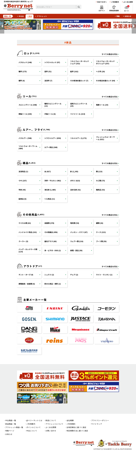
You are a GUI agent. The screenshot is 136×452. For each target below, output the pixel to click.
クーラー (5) (23, 241)
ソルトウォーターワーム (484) (28, 147)
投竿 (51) (48, 71)
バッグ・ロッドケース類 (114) (28, 250)
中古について (31, 430)
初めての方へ (102, 2)
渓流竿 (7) (48, 80)
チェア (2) (74, 274)
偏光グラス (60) (50, 241)
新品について (50, 420)
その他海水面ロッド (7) (79, 80)
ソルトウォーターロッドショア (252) (79, 62)
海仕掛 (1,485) (50, 189)
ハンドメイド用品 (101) (28, 232)
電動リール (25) (102, 104)
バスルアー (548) (25, 138)
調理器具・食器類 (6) (27, 283)
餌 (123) (99, 171)
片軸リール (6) (50, 114)
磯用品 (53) (100, 189)
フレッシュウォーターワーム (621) (105, 138)
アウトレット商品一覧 (14, 427)
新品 (30, 16)
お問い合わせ (50, 430)
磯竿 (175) (23, 71)
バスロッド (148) (25, 62)
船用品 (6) (22, 199)
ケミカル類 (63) (25, 223)
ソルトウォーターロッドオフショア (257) (105, 62)
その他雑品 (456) (51, 232)
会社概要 (70, 420)
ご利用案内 (115, 2)
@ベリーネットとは (34, 420)
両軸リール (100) (25, 114)
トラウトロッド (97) (52, 62)
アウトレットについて (54, 424)
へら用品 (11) (49, 199)
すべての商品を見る (110, 54)
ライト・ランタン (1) (104, 274)
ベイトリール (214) (77, 114)
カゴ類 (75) (100, 180)
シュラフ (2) (49, 274)
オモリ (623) (75, 180)
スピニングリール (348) (28, 104)
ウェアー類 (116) (76, 241)
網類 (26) (99, 223)
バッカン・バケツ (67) (79, 232)
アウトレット (42, 16)
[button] (2, 26)
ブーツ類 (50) (101, 241)
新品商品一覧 (10, 424)
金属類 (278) (49, 223)
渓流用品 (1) (23, 171)
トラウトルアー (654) (52, 138)
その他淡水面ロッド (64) (105, 80)
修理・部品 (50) (76, 250)
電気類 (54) (74, 223)
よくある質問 (128, 2)
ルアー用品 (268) (50, 147)
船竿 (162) (74, 71)
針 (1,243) (74, 171)
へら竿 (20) (100, 71)
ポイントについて (33, 427)
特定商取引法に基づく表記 (77, 430)
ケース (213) (101, 232)
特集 (118, 16)
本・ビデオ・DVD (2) (52, 250)
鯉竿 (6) (22, 80)
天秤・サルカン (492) (52, 180)
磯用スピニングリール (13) (52, 104)
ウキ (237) (23, 180)
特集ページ (9, 430)
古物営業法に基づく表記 (76, 427)
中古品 (21, 16)
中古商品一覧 (10, 420)
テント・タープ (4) (26, 274)
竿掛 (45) (22, 189)
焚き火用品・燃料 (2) (52, 283)
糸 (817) (47, 171)
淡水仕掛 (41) (75, 189)
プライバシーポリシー (100, 420)
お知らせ (128, 16)
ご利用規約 (71, 424)
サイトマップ (96, 424)
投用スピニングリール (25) (78, 104)
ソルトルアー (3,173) (78, 138)
